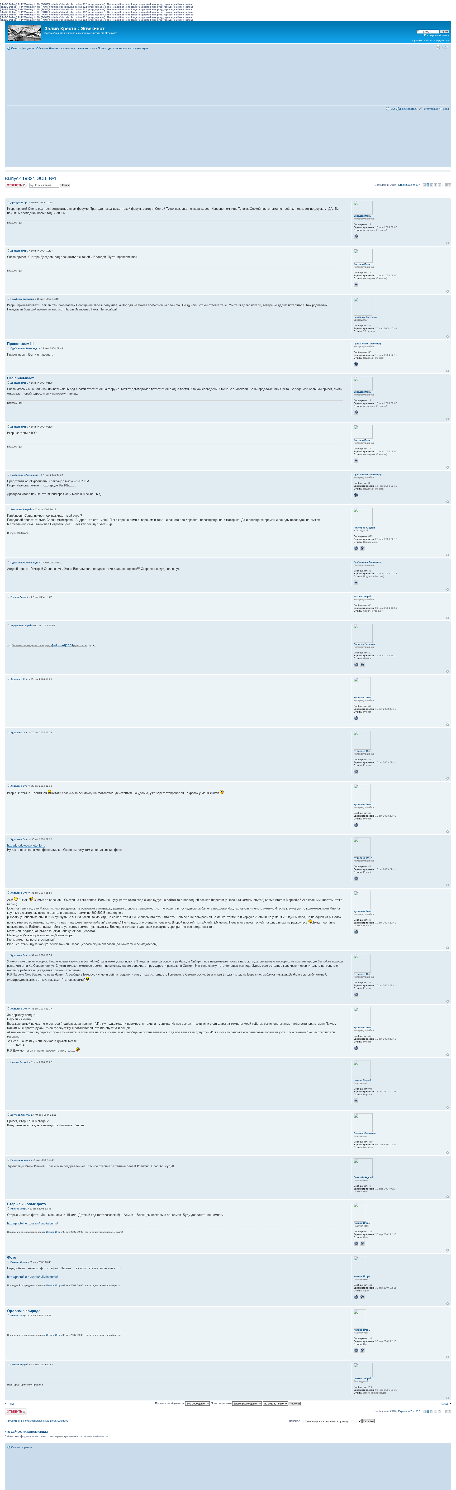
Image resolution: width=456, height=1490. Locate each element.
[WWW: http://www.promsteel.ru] (356, 1243)
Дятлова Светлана (21, 1115)
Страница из (409, 184)
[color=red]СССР (62, 645)
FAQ (392, 108)
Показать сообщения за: (170, 1403)
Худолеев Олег (19, 679)
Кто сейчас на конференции (26, 1431)
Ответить (10, 183)
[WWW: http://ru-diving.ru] (356, 718)
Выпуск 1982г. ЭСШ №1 (31, 178)
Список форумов (22, 48)
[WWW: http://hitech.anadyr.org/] (356, 664)
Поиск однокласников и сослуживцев (123, 48)
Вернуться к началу (447, 243)
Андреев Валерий (21, 625)
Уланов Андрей (19, 597)
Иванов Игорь (18, 1208)
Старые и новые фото (26, 1204)
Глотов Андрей (19, 1364)
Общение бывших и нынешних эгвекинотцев (65, 48)
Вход (446, 108)
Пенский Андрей (20, 1160)
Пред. (11, 1403)
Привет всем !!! (20, 344)
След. (445, 1403)
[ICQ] (356, 236)
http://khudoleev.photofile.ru (26, 845)
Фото (11, 1257)
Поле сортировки (221, 1403)
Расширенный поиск (436, 35)
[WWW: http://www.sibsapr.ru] (356, 548)
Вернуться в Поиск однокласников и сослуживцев (38, 1420)
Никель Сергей (19, 1062)
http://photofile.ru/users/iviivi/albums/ (32, 1223)
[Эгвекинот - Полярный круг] (25, 31)
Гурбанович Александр (24, 348)
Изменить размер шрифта (445, 47)
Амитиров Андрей (21, 509)
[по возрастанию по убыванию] (282, 1403)
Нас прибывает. (20, 378)
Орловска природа (23, 1311)
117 (448, 185)
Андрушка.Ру (441, 40)
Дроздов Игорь (19, 202)
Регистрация (430, 108)
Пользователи (408, 108)
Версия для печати (438, 47)
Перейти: (294, 1420)
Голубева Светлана (22, 299)
